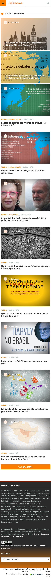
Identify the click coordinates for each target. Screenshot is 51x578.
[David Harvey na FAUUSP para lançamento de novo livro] (25, 338)
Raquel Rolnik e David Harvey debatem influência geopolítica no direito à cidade (23, 219)
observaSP (11, 119)
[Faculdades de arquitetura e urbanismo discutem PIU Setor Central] (25, 34)
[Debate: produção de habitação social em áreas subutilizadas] (25, 147)
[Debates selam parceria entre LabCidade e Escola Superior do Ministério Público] (25, 67)
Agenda (4, 119)
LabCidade (15, 22)
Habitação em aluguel (40, 569)
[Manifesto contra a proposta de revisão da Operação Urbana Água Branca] (25, 243)
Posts (18, 119)
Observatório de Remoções (20, 569)
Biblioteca (25, 572)
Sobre (5, 569)
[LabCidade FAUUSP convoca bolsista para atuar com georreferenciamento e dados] (25, 386)
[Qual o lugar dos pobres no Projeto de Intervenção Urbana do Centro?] (25, 290)
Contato (47, 572)
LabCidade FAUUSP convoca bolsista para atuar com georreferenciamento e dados (24, 410)
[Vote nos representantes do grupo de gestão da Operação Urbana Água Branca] (25, 433)
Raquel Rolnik (13, 215)
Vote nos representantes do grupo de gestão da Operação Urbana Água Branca (23, 458)
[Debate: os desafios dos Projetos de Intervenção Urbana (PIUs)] (25, 100)
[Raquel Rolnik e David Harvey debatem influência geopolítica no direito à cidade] (25, 195)
